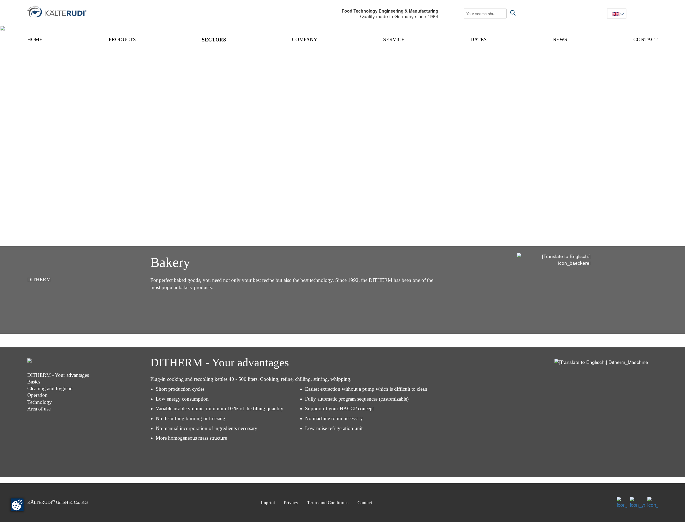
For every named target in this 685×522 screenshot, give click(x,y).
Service (394, 39)
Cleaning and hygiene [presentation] (49, 388)
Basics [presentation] (33, 382)
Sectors (214, 40)
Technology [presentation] (39, 402)
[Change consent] (17, 504)
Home (35, 39)
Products (122, 39)
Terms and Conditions (328, 502)
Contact (645, 39)
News (560, 39)
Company (304, 39)
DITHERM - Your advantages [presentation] (58, 375)
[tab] (88, 365)
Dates (478, 39)
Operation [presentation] (37, 395)
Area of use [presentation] (39, 409)
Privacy (291, 502)
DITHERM (39, 279)
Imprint (268, 502)
